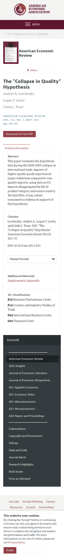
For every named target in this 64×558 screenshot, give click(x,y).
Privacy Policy (16, 542)
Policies (13, 443)
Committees (46, 507)
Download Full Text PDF (19, 134)
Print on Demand (19, 479)
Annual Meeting (32, 501)
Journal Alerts (17, 457)
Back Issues (16, 471)
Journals (13, 340)
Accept (10, 550)
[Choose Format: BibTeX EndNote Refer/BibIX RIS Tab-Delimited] (32, 259)
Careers (50, 501)
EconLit (30, 507)
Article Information (16, 148)
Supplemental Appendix (23, 281)
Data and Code (18, 450)
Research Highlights (21, 464)
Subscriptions (17, 429)
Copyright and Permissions (25, 436)
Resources (16, 507)
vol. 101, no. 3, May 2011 (21, 119)
